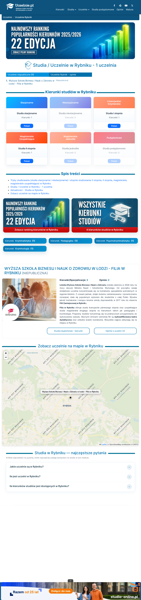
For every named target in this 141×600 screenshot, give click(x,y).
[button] (70, 397)
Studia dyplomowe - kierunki (68, 331)
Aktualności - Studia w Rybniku (26, 190)
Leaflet (103, 444)
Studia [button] (70, 9)
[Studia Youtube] (126, 5)
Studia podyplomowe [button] (103, 9)
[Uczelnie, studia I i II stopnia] (20, 7)
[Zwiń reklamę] (70, 580)
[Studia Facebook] (114, 5)
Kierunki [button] (60, 9)
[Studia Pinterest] (120, 5)
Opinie (120, 9)
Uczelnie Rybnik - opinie (63, 74)
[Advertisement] (70, 547)
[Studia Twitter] (132, 5)
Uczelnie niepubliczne (21, 74)
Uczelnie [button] (82, 9)
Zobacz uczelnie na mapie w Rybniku (29, 193)
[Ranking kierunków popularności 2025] (70, 40)
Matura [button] (129, 9)
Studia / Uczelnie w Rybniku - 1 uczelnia (31, 186)
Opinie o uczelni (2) (115, 331)
